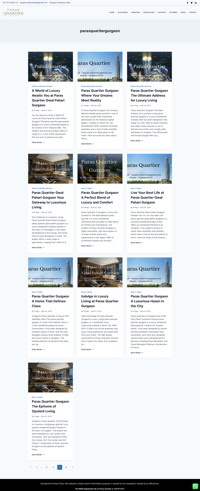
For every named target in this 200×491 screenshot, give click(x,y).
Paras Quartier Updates (42, 86)
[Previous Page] (30, 467)
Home (111, 12)
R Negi (36, 110)
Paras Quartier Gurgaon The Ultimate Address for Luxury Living (149, 95)
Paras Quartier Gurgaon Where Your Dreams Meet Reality (99, 95)
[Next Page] (72, 467)
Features (173, 12)
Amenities (135, 12)
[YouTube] (195, 2)
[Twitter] (191, 2)
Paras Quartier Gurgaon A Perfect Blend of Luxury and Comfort (99, 197)
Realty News (86, 188)
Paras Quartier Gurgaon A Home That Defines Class (50, 301)
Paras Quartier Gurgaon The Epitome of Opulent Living (50, 406)
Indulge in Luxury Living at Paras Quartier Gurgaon (100, 301)
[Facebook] (187, 2)
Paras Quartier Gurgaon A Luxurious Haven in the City (149, 301)
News (183, 12)
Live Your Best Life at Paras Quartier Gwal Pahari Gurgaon (147, 197)
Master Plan (148, 12)
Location (162, 12)
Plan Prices (123, 12)
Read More (38, 142)
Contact (193, 12)
